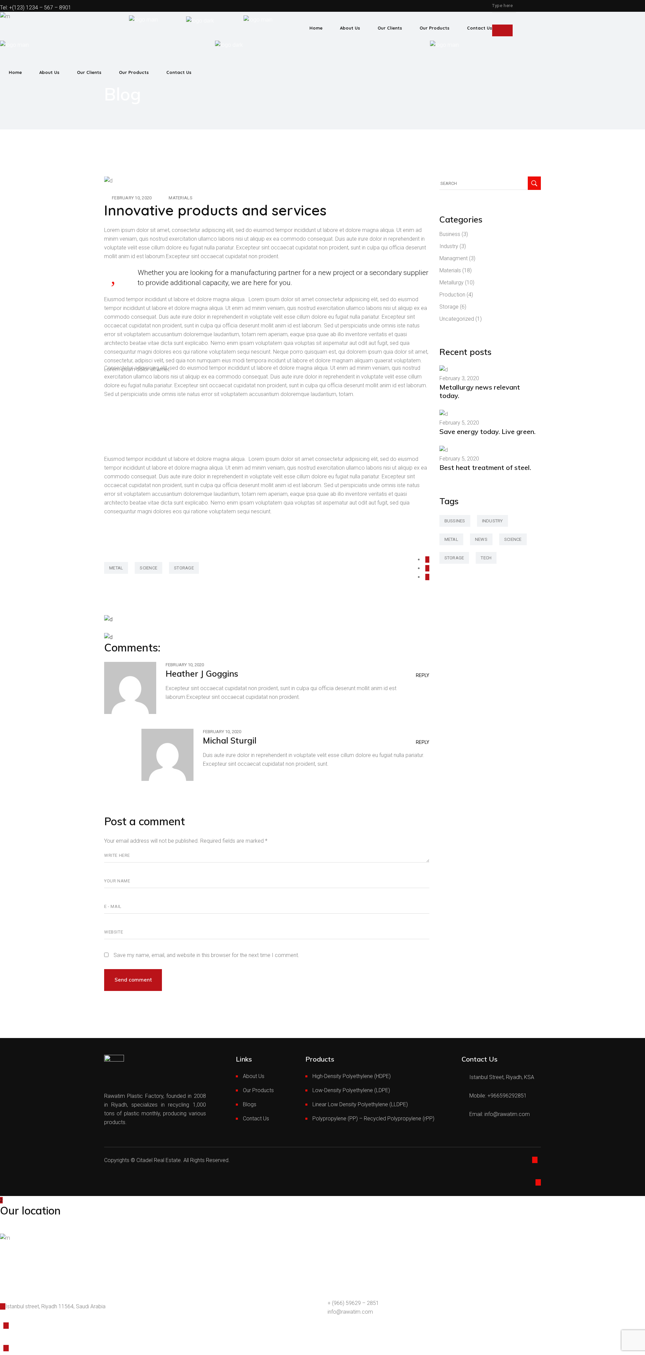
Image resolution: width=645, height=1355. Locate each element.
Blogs (249, 1104)
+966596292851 (507, 1095)
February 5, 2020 (459, 423)
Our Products (258, 1090)
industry (492, 520)
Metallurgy (451, 282)
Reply (422, 675)
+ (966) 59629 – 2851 (353, 1303)
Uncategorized (456, 319)
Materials (180, 197)
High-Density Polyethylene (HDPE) (351, 1076)
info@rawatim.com (507, 1114)
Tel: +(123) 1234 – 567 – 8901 (35, 7)
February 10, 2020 (132, 197)
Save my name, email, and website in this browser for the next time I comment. (206, 955)
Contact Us (256, 1118)
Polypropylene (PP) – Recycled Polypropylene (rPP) (373, 1118)
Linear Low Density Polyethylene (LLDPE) (360, 1104)
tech (486, 557)
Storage (449, 307)
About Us (253, 1076)
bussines (454, 520)
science (148, 567)
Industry (448, 246)
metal (116, 567)
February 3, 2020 (459, 378)
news (481, 539)
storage (184, 567)
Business (449, 234)
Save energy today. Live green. (487, 431)
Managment (453, 258)
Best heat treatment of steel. (485, 467)
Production (452, 294)
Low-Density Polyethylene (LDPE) (351, 1090)
